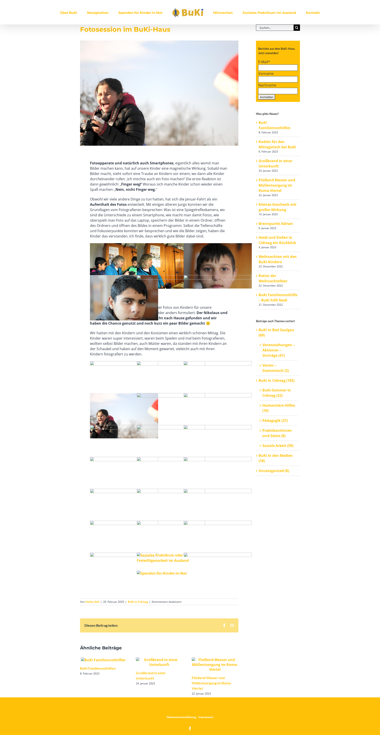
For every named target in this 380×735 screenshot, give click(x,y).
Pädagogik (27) (275, 420)
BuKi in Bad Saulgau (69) (276, 332)
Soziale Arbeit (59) (277, 445)
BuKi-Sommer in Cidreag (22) (276, 393)
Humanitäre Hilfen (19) (278, 408)
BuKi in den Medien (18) (276, 458)
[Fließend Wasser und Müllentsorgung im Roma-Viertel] (215, 664)
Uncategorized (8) (274, 470)
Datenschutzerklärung (182, 717)
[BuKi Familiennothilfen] (103, 659)
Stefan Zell (92, 602)
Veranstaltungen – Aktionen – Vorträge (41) (278, 350)
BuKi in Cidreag (138, 602)
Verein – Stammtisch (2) (275, 368)
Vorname (266, 73)
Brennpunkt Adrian (276, 223)
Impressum (205, 717)
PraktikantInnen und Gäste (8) (277, 433)
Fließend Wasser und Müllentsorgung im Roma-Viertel (212, 683)
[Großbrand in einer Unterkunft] (159, 661)
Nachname (267, 85)
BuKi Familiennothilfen (98, 668)
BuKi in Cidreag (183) (276, 380)
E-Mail (264, 61)
